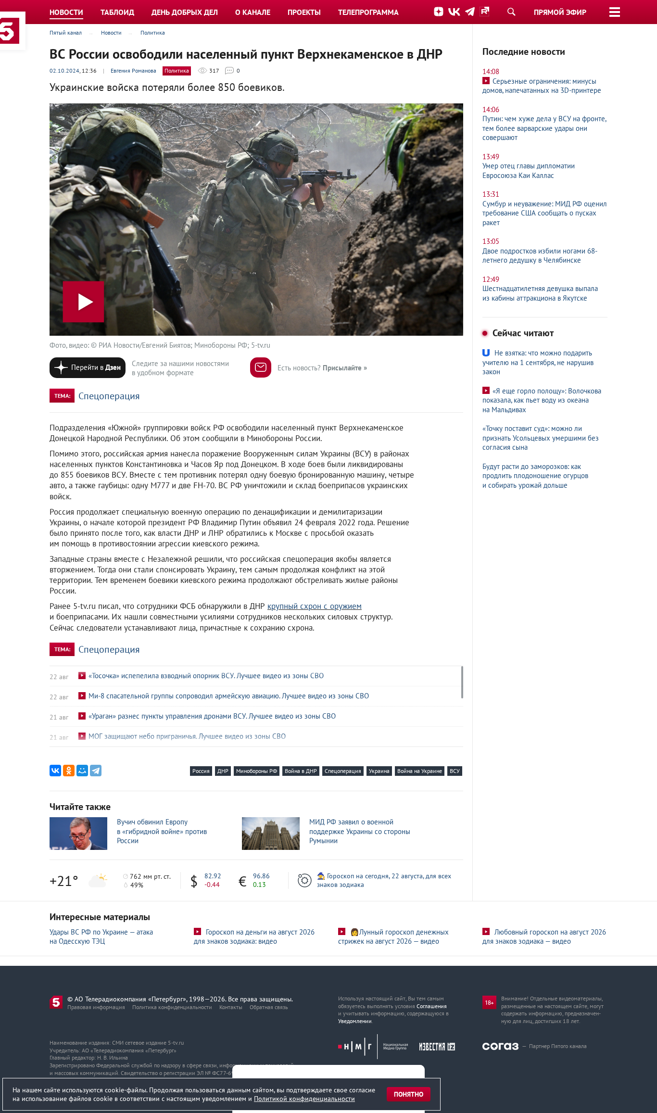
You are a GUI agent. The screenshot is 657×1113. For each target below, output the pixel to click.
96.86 (261, 876)
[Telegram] (95, 770)
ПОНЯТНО (408, 1094)
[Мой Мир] (82, 770)
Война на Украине (419, 770)
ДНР (222, 770)
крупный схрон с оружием (314, 606)
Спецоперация (109, 396)
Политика (176, 70)
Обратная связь (269, 1007)
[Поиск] (511, 11)
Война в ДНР (301, 770)
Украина (379, 770)
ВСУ (455, 770)
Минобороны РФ (256, 770)
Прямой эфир (560, 12)
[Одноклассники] (69, 770)
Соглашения (432, 1006)
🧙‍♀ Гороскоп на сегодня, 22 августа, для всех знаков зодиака (384, 880)
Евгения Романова (133, 70)
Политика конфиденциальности (172, 1007)
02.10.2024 (64, 70)
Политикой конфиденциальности (304, 1098)
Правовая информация (96, 1007)
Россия (201, 770)
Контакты (230, 1007)
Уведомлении (355, 1020)
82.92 (212, 876)
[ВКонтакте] (55, 770)
